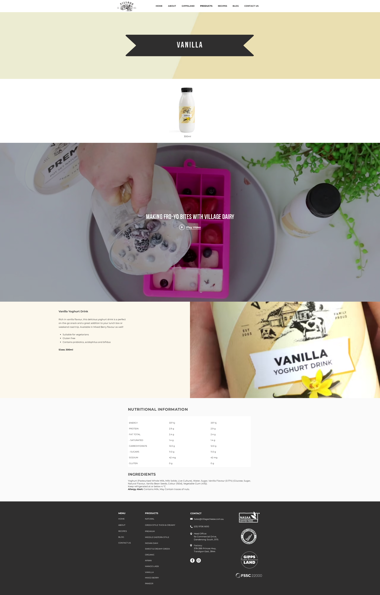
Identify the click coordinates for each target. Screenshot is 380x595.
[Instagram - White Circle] (198, 560)
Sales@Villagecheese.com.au (209, 519)
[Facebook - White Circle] (192, 560)
